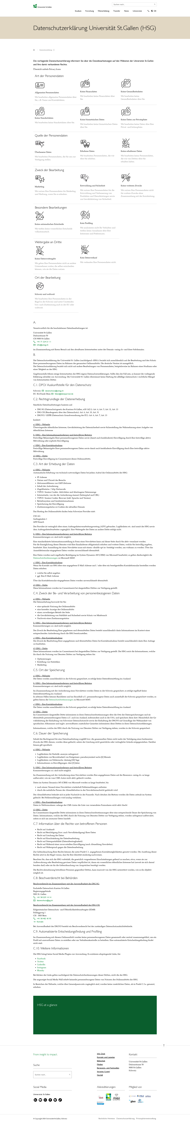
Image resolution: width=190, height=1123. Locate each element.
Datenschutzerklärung (45, 50)
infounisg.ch (42, 345)
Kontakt (40, 921)
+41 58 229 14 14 (44, 897)
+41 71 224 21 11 (44, 341)
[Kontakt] (148, 11)
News (126, 11)
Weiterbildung (103, 11)
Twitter (40, 961)
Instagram (41, 967)
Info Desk (101, 1054)
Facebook (41, 958)
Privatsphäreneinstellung (146, 1118)
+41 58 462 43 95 (44, 918)
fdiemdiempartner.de (64, 394)
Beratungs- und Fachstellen (108, 1068)
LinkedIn (41, 964)
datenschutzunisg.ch (54, 391)
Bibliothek (101, 1061)
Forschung (89, 11)
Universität (137, 11)
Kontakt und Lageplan (106, 1057)
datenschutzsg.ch (45, 900)
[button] (54, 50)
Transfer (116, 11)
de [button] (155, 11)
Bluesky (40, 970)
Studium (78, 11)
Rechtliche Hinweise (106, 1118)
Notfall (100, 1075)
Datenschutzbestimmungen (45, 558)
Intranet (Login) (103, 1071)
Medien (100, 1064)
